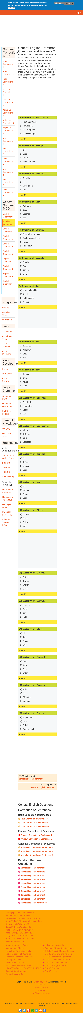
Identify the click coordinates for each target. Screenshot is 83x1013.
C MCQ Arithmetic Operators (58, 957)
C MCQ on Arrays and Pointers (58, 954)
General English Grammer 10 (33, 902)
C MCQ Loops (51, 971)
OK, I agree (59, 3)
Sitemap (41, 990)
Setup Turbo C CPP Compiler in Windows (24, 921)
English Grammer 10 (7, 284)
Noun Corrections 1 (8, 64)
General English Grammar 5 (32, 883)
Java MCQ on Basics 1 (16, 941)
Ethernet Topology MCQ (6, 522)
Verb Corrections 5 (8, 182)
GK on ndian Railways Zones (18, 965)
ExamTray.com (40, 982)
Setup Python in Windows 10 (18, 927)
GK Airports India (13, 959)
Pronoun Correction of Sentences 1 (36, 835)
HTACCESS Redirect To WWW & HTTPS (23, 968)
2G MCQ (6, 463)
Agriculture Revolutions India (18, 951)
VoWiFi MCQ (8, 476)
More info (11, 8)
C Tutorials (7, 320)
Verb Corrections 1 (8, 141)
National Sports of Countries (18, 954)
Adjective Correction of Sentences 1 (36, 847)
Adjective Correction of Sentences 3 (36, 855)
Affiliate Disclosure (41, 993)
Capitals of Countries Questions (59, 948)
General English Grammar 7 (32, 891)
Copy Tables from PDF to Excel (19, 935)
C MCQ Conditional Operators (58, 959)
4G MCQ (6, 472)
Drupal (5, 369)
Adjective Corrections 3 (8, 113)
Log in (78, 12)
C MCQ (5, 307)
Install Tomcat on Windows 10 (19, 930)
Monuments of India (15, 948)
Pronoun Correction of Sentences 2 (36, 839)
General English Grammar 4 (32, 879)
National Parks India (15, 962)
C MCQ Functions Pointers (57, 962)
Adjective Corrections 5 (8, 131)
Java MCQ (7, 331)
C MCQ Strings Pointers (55, 965)
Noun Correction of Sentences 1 (34, 819)
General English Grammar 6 (32, 887)
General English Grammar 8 (32, 895)
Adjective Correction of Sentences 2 (36, 851)
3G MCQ (6, 467)
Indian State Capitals (54, 945)
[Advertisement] (41, 30)
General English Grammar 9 (32, 899)
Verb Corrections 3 (8, 162)
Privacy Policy (41, 987)
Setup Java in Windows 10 (17, 924)
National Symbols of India (17, 945)
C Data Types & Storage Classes (59, 951)
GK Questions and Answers (18, 915)
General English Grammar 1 (31, 779)
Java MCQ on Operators (16, 971)
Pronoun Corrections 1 (8, 92)
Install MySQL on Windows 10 (19, 933)
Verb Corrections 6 (8, 193)
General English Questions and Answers (23, 918)
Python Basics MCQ (14, 974)
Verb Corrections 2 (8, 151)
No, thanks (69, 3)
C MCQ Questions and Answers (20, 912)
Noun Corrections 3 (8, 82)
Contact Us (41, 984)
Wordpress (7, 373)
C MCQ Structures (53, 968)
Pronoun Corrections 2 (8, 102)
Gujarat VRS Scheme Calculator (20, 938)
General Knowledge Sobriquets (19, 957)
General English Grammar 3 (43, 787)
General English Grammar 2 (32, 871)
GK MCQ (6, 429)
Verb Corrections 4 (8, 172)
